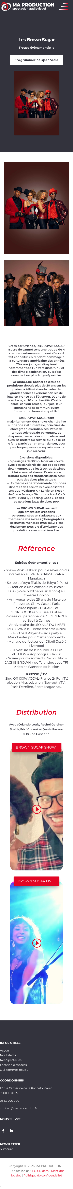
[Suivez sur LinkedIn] (11, 1131)
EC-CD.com (40, 1171)
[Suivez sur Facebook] (3, 1131)
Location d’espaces (13, 1065)
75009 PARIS (9, 1093)
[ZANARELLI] (36, 254)
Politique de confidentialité (43, 1175)
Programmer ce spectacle (36, 60)
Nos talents (8, 1055)
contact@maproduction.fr (18, 1108)
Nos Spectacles (10, 1060)
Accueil (5, 1050)
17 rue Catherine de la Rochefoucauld (26, 1088)
